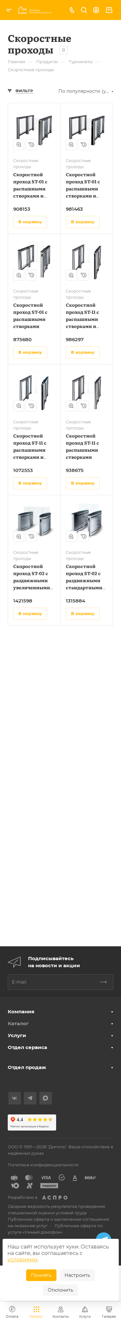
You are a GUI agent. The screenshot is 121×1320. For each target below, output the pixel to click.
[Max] (45, 1098)
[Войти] (96, 10)
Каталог (18, 1023)
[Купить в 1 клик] (31, 145)
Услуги (17, 1035)
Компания (21, 1011)
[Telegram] (30, 1098)
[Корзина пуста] (109, 10)
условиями (22, 1260)
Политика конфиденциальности (43, 1164)
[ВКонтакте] (14, 1098)
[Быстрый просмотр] (19, 145)
